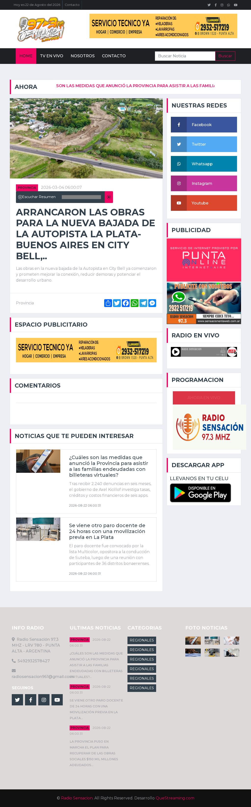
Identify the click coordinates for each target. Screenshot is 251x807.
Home (26, 56)
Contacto (72, 5)
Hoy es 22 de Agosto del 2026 (37, 5)
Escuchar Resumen (39, 197)
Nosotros (83, 56)
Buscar (225, 56)
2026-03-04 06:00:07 (61, 187)
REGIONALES (142, 640)
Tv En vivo (51, 56)
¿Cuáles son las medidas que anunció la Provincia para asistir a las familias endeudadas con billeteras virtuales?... (96, 665)
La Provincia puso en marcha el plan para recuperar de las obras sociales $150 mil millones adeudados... (94, 753)
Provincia (27, 188)
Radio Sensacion (77, 798)
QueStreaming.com (175, 798)
